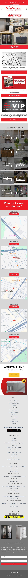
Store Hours (14, 448)
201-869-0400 (14, 480)
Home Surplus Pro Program (14, 439)
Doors (14, 397)
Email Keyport (14, 463)
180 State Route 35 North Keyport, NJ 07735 (14, 458)
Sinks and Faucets (14, 401)
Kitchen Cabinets (14, 392)
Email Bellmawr (14, 473)
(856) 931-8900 (20, 0)
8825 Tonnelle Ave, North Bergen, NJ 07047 (14, 478)
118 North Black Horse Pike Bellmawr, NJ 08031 (14, 468)
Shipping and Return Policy (14, 444)
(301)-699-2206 (16, 4)
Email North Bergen (14, 482)
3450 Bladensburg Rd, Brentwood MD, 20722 (14, 495)
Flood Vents (14, 408)
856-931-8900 (14, 470)
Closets (14, 411)
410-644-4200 (14, 490)
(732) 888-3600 (11, 0)
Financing (14, 432)
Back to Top (13, 564)
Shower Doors (14, 413)
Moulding (14, 406)
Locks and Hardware (14, 404)
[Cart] (26, 9)
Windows (14, 415)
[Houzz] (17, 506)
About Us (14, 437)
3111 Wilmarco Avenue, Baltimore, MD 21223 (14, 488)
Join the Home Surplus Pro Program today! (14, 419)
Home (14, 430)
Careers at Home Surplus (14, 450)
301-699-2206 (14, 498)
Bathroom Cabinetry (14, 395)
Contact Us (14, 446)
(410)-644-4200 (21, 2)
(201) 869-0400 (12, 2)
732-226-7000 (14, 460)
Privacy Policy (14, 441)
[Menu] (2, 9)
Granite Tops (14, 399)
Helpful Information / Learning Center (14, 434)
